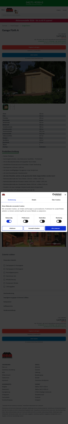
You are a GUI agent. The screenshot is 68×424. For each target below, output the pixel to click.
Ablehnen (12, 228)
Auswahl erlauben (34, 228)
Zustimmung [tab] (12, 199)
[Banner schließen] (65, 194)
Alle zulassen (55, 228)
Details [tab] (34, 199)
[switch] (25, 221)
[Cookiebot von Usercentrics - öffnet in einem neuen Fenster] (53, 194)
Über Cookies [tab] (56, 199)
